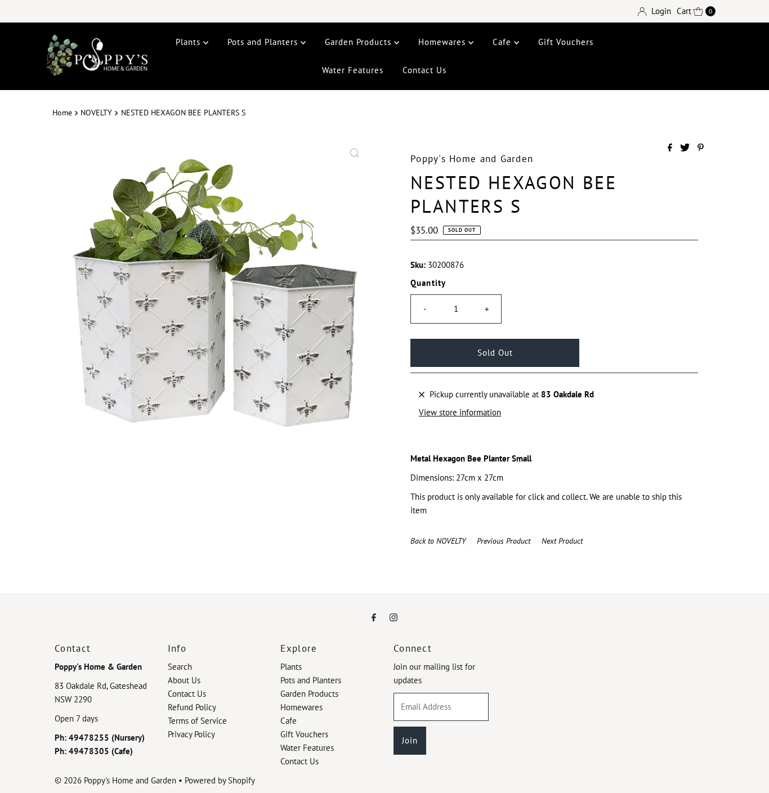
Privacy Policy (191, 734)
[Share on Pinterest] (701, 148)
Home (62, 112)
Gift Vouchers (565, 42)
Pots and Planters (264, 42)
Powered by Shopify (220, 780)
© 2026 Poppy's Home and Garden (115, 780)
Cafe (503, 42)
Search (180, 666)
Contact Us (424, 70)
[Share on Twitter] (686, 148)
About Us (184, 680)
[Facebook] (374, 617)
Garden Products (359, 42)
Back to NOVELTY (438, 541)
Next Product (562, 541)
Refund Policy (192, 707)
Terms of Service (197, 720)
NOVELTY (96, 112)
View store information (460, 412)
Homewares (443, 42)
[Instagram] (393, 617)
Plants (189, 42)
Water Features (352, 70)
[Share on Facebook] (671, 148)
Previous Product (503, 541)
